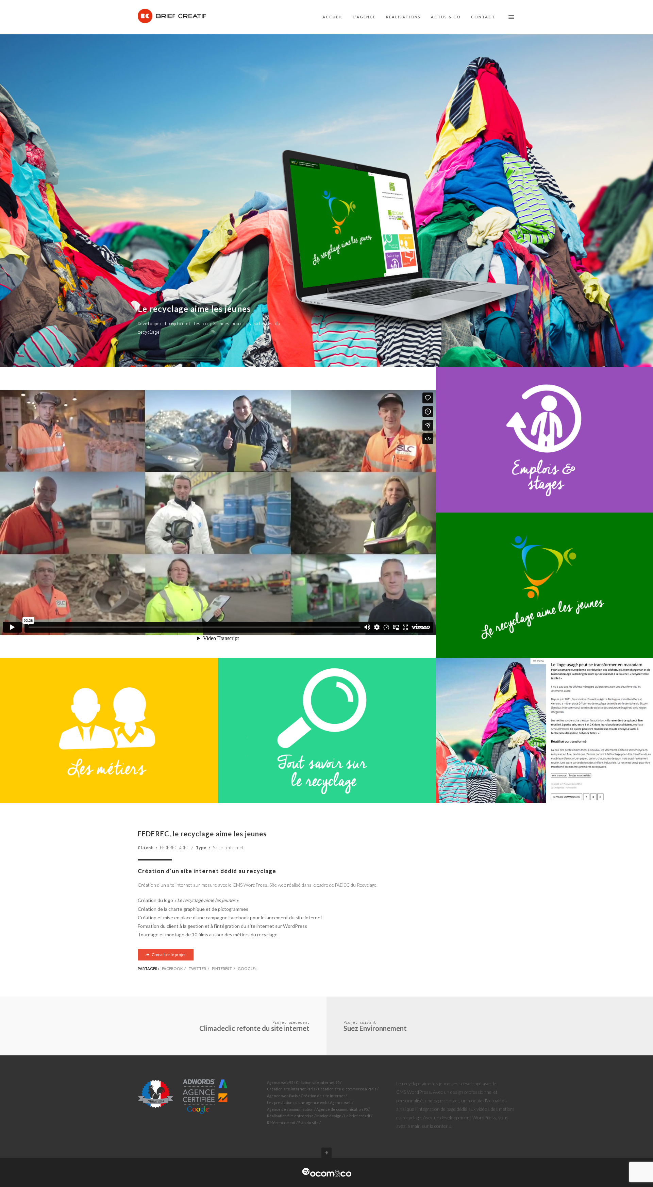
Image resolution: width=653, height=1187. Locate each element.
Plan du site (308, 1122)
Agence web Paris (282, 1095)
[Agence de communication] (326, 1172)
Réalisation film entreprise (290, 1116)
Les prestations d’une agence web (297, 1102)
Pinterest (222, 968)
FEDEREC (168, 848)
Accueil (332, 17)
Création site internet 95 (317, 1082)
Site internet (228, 848)
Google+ (247, 968)
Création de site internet (323, 1095)
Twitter (197, 968)
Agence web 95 (280, 1082)
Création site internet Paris (291, 1089)
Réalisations (403, 17)
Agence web (340, 1102)
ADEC (184, 848)
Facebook (172, 968)
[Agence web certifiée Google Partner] (183, 1096)
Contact (483, 17)
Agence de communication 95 (342, 1109)
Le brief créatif (357, 1116)
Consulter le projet (168, 954)
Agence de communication (290, 1109)
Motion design (328, 1116)
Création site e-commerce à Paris (347, 1089)
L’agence (364, 17)
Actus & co (446, 17)
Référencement (281, 1122)
